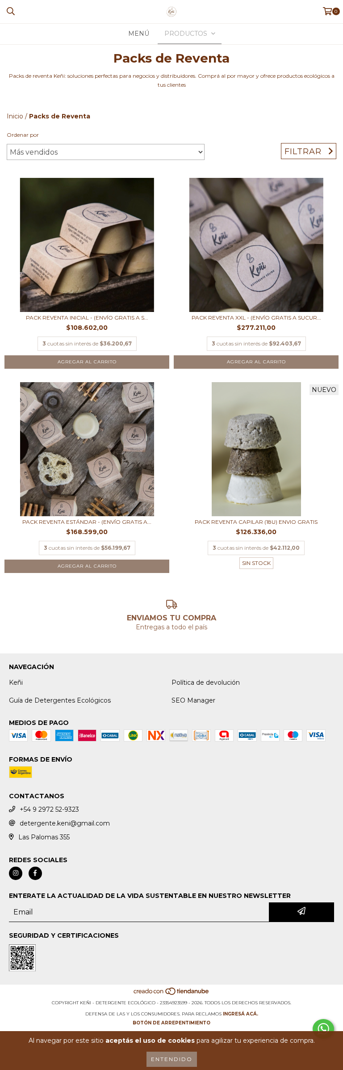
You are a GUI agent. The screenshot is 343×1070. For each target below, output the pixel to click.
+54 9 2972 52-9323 (49, 809)
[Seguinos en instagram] (15, 873)
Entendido (171, 1059)
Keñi (16, 682)
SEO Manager (193, 700)
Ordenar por (23, 134)
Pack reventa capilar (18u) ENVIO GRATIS (256, 521)
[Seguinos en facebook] (35, 873)
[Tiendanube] (172, 994)
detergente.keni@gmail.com (65, 823)
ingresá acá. (240, 1014)
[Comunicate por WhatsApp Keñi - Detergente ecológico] (323, 1029)
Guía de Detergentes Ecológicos (60, 700)
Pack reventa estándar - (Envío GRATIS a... (86, 521)
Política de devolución (206, 682)
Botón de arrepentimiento (171, 1023)
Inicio (15, 116)
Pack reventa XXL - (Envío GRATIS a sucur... (256, 317)
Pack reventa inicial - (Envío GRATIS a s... (87, 317)
